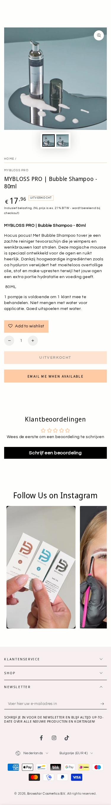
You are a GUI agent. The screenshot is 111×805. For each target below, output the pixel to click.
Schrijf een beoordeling (55, 452)
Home (9, 158)
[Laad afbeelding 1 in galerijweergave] (48, 140)
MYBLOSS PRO (16, 170)
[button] (41, 567)
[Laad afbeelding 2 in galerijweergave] (62, 140)
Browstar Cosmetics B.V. (46, 793)
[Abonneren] (103, 704)
